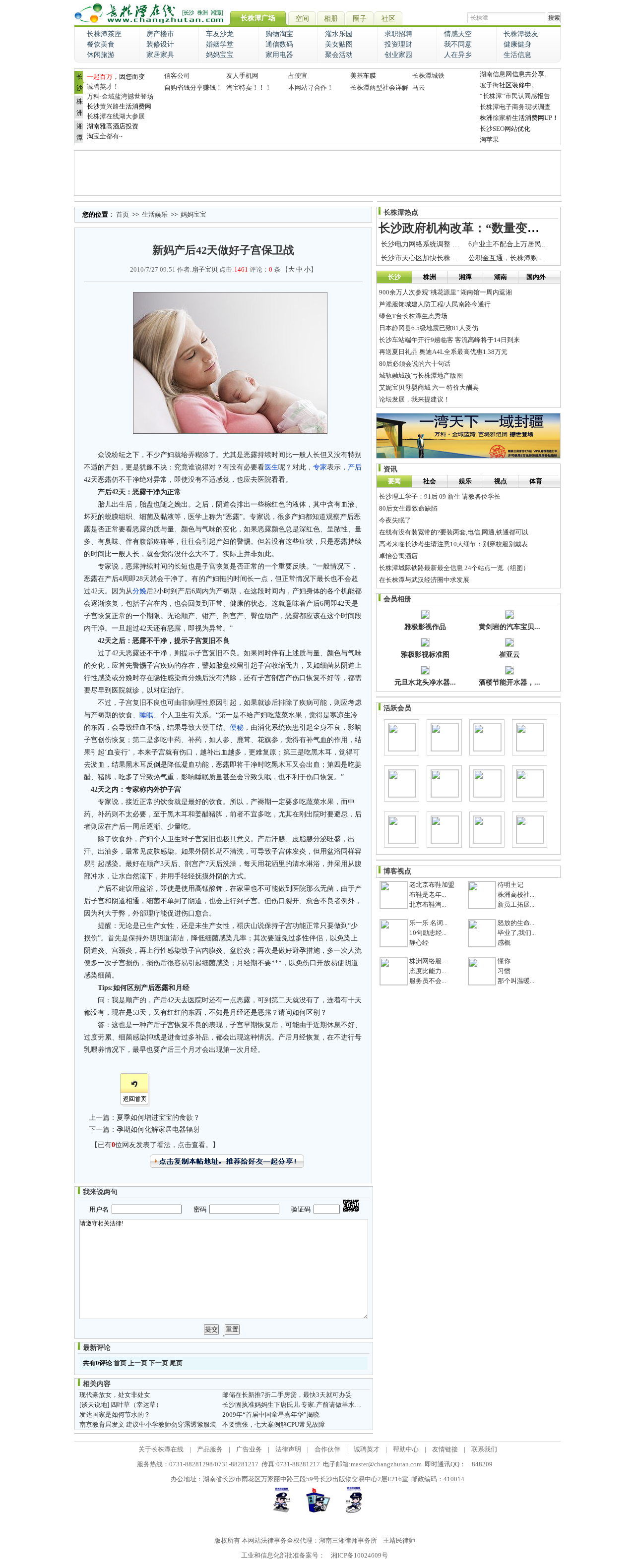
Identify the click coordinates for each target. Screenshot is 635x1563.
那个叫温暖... (516, 980)
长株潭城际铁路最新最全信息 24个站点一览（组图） (454, 568)
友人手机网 (242, 75)
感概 (504, 942)
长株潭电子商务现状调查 (515, 107)
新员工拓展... (516, 904)
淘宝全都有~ (105, 136)
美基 (356, 75)
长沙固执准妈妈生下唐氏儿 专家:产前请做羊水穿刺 (295, 1404)
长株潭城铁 (428, 75)
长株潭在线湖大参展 (116, 116)
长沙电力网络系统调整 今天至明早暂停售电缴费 (455, 244)
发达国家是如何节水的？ (114, 1414)
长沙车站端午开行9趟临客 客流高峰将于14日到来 (449, 340)
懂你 (504, 961)
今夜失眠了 (395, 520)
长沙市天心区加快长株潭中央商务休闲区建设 (450, 258)
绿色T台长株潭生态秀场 (413, 316)
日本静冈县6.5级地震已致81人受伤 (428, 328)
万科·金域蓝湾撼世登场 (120, 96)
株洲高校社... (516, 894)
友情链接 (445, 1449)
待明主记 (510, 884)
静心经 (419, 942)
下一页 (158, 1363)
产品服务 (210, 1449)
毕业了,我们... (517, 932)
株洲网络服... (427, 961)
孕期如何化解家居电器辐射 (158, 1129)
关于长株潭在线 (161, 1449)
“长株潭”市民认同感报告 (515, 96)
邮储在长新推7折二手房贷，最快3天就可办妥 (287, 1394)
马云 (418, 87)
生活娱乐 (155, 214)
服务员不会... (427, 980)
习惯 (504, 971)
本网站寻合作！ (310, 87)
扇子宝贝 (205, 269)
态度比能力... (427, 971)
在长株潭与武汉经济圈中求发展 (424, 579)
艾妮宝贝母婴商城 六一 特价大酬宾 (429, 387)
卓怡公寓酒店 (398, 556)
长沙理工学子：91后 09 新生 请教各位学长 (440, 496)
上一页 (137, 1363)
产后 (355, 467)
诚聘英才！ (103, 86)
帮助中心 (406, 1449)
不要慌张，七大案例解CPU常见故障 (273, 1424)
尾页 (176, 1363)
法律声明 (288, 1449)
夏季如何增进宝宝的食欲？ (158, 1117)
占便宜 (298, 75)
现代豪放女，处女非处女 (114, 1394)
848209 (482, 1464)
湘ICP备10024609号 (359, 1555)
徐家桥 (502, 117)
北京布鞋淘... (427, 904)
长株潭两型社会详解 (379, 87)
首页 (122, 214)
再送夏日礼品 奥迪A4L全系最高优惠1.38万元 (443, 351)
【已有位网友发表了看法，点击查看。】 (155, 1145)
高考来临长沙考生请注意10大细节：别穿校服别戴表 (453, 544)
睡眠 (146, 715)
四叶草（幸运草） (136, 1404)
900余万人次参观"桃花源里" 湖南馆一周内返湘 (445, 292)
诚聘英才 (367, 1449)
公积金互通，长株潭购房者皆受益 (520, 258)
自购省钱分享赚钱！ (193, 87)
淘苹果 (489, 139)
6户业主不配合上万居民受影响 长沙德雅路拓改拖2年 (549, 244)
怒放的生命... (516, 922)
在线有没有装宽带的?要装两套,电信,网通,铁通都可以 (453, 532)
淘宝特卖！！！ (248, 87)
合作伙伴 (327, 1449)
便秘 (237, 727)
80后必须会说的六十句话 (414, 363)
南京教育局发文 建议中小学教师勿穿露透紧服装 (147, 1424)
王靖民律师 (399, 1540)
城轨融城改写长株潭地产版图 (421, 375)
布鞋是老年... (427, 894)
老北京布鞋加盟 (431, 884)
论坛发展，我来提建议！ (414, 399)
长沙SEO (492, 128)
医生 (271, 467)
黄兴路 (109, 106)
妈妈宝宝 (193, 214)
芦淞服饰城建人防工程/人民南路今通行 (435, 304)
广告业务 (249, 1449)
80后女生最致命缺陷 (408, 508)
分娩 (139, 591)
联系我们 (484, 1449)
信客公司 (177, 75)
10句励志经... (427, 932)
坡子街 (489, 85)
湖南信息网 (496, 74)
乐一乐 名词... (428, 922)
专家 (320, 467)
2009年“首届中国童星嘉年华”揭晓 (270, 1414)
